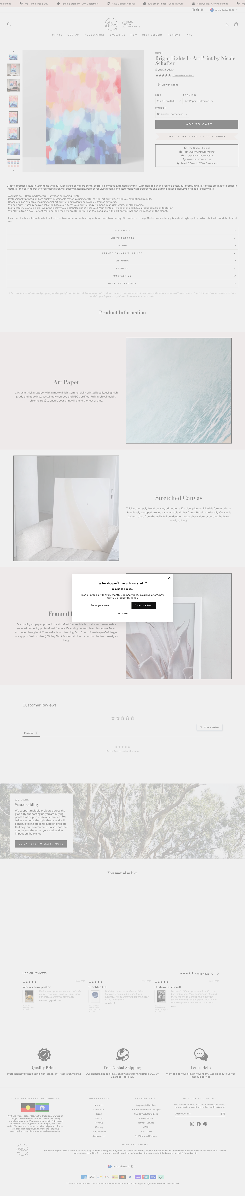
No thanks (122, 613)
